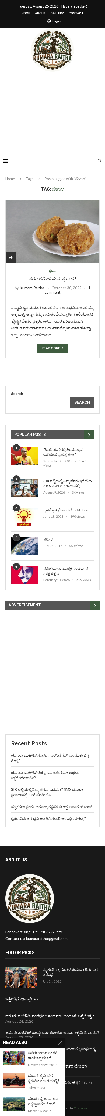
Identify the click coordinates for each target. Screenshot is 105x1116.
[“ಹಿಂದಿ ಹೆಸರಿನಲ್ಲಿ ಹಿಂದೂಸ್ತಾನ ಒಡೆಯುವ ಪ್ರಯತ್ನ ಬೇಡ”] (24, 456)
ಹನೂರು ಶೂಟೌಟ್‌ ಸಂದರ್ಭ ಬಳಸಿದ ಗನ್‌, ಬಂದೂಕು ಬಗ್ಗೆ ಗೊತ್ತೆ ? (49, 1016)
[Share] (11, 257)
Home (26, 13)
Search (17, 393)
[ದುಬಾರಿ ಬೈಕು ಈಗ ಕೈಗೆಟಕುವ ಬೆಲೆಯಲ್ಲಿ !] (14, 1080)
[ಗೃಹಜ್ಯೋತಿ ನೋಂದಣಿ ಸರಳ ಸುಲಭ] (24, 517)
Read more (50, 348)
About (40, 13)
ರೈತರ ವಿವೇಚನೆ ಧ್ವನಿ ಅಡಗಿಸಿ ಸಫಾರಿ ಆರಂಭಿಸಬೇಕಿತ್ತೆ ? (48, 818)
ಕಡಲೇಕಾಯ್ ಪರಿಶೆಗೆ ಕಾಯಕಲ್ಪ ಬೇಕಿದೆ (43, 1055)
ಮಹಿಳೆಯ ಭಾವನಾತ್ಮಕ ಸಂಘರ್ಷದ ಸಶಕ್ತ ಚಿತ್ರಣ (65, 570)
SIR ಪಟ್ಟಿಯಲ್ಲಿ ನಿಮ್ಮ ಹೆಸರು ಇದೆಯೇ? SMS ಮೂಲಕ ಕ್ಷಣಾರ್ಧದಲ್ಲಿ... (67, 483)
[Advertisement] (52, 112)
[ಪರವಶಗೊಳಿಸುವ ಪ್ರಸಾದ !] (52, 231)
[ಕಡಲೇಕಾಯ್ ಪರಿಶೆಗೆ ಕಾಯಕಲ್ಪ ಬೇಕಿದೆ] (14, 1058)
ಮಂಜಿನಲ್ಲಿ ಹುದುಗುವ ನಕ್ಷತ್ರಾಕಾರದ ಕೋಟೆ (43, 1101)
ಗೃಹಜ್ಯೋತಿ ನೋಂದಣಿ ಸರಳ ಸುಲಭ (66, 510)
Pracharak (80, 1108)
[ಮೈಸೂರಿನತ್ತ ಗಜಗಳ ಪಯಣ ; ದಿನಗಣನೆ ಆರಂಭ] (21, 977)
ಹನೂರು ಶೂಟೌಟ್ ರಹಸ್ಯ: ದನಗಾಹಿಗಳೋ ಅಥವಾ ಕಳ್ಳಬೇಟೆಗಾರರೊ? (52, 1032)
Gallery (57, 13)
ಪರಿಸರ (48, 539)
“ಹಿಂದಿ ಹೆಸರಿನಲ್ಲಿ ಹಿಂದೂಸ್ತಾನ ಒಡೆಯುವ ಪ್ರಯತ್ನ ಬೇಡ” (63, 452)
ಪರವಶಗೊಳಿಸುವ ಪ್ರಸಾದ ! (52, 279)
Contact (76, 13)
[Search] (99, 161)
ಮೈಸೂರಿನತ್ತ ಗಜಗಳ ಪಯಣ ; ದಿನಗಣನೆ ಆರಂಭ (71, 972)
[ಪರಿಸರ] (24, 546)
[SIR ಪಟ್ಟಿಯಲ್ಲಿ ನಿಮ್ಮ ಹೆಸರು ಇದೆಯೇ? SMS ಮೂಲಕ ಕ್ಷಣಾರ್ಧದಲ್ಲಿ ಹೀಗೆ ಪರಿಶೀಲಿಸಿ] (24, 488)
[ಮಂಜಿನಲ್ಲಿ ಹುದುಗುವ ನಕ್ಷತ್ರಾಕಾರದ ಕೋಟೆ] (14, 1104)
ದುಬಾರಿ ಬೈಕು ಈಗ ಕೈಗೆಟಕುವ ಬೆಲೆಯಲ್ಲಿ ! (43, 1078)
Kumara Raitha (32, 287)
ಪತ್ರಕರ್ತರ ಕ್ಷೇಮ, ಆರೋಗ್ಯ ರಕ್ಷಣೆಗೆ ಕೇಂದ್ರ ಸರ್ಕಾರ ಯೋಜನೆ (52, 806)
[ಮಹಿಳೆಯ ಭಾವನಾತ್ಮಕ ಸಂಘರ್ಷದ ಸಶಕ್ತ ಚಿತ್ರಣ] (24, 575)
